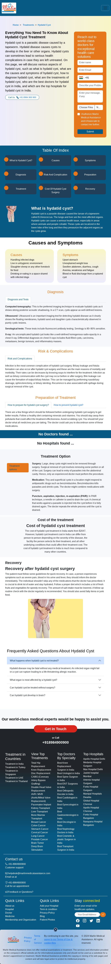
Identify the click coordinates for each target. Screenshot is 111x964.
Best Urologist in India (68, 773)
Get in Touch (55, 729)
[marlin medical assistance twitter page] (91, 921)
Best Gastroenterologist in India (67, 815)
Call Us (22, 97)
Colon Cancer (38, 825)
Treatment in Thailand (16, 781)
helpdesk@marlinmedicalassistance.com (29, 873)
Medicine (10, 916)
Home (16, 25)
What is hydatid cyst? (21, 160)
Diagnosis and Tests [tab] (18, 299)
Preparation (90, 174)
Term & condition (48, 909)
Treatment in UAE (14, 778)
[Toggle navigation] (105, 8)
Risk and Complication (55, 174)
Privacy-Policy (47, 913)
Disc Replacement (40, 773)
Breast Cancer (38, 822)
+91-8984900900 (17, 864)
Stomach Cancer (39, 829)
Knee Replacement (41, 770)
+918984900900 (55, 742)
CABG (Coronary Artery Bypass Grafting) (40, 780)
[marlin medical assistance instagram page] (84, 921)
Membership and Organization (20, 919)
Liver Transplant (39, 811)
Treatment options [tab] (14, 468)
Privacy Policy (28, 939)
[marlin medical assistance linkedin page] (98, 921)
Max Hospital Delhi (93, 769)
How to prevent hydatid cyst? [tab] (68, 405)
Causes (56, 160)
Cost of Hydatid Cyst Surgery (55, 191)
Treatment (21, 189)
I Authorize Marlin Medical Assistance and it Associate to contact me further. (91, 119)
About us (9, 906)
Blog (42, 916)
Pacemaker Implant (41, 804)
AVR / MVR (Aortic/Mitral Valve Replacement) (40, 797)
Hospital (9, 909)
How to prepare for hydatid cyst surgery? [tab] (28, 405)
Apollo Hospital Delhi (94, 759)
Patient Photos (47, 919)
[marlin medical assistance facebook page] (78, 921)
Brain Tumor (37, 843)
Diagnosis (21, 174)
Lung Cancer (38, 836)
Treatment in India (14, 764)
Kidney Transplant (40, 808)
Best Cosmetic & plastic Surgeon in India (66, 839)
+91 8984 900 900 (27, 97)
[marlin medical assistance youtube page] (78, 926)
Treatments (28, 25)
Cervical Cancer (39, 832)
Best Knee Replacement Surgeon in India (65, 766)
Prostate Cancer (39, 839)
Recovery (90, 189)
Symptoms (90, 160)
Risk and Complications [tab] (20, 358)
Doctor (8, 913)
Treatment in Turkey (15, 767)
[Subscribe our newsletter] (103, 914)
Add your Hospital (49, 906)
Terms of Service (38, 939)
